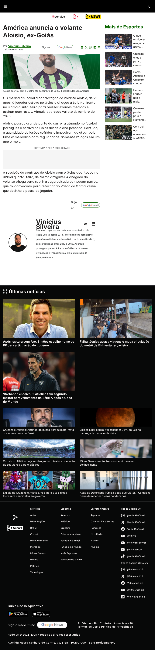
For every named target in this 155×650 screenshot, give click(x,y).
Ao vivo (60, 16)
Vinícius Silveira (19, 46)
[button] (148, 6)
